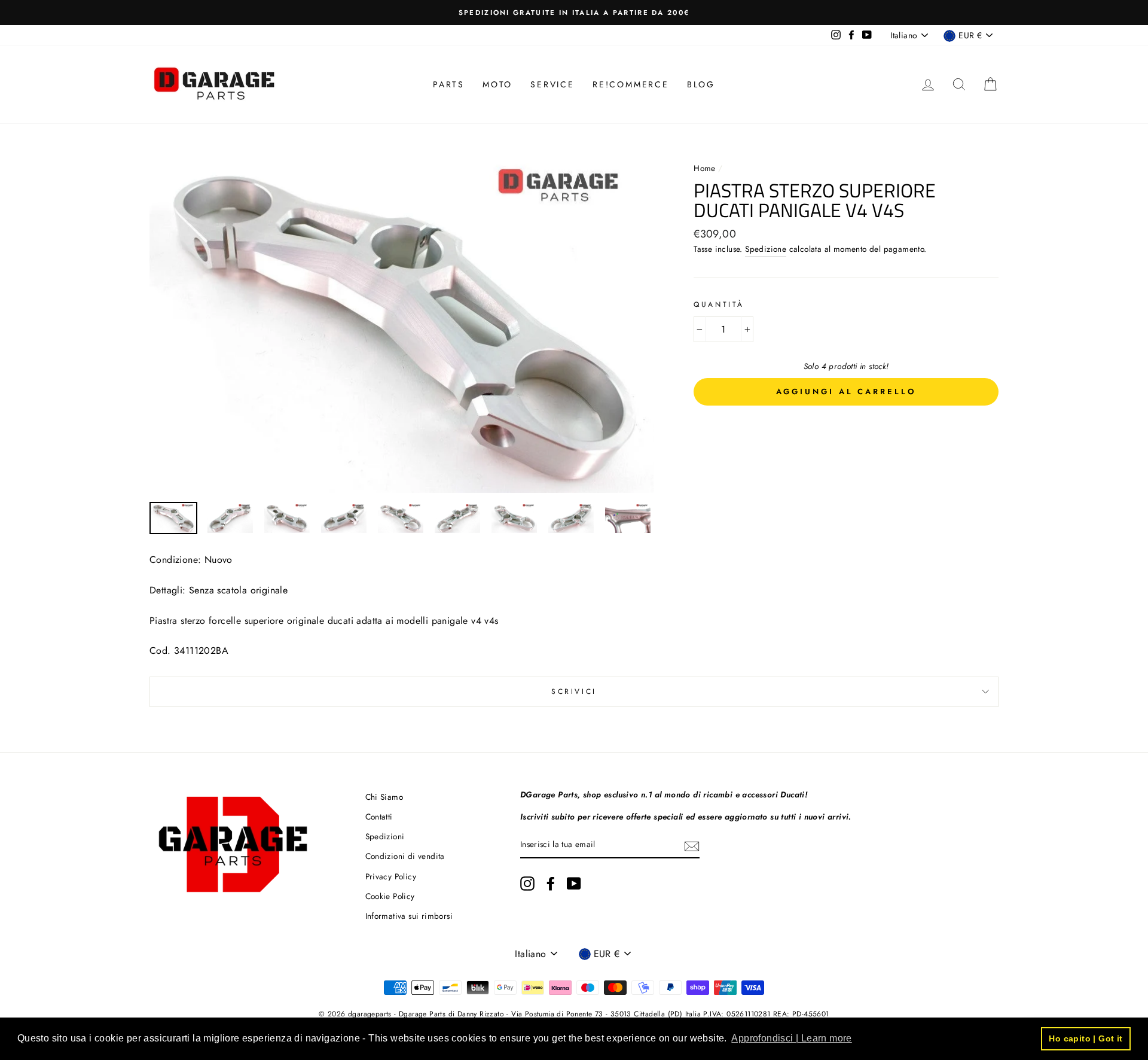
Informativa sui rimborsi (409, 916)
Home (706, 168)
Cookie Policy (390, 896)
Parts (449, 84)
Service (552, 84)
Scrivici (574, 691)
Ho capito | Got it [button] (1085, 1038)
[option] (574, 12)
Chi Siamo (384, 797)
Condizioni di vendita (405, 856)
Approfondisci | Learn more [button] (791, 1038)
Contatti (379, 817)
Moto (497, 84)
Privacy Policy (391, 876)
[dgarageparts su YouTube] (574, 883)
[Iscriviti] (692, 845)
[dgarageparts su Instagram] (527, 883)
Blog (701, 84)
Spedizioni (385, 836)
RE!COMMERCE (631, 84)
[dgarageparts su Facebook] (551, 883)
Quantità (719, 304)
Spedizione (765, 249)
